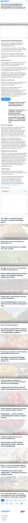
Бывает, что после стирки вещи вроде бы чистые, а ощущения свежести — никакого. (14, 466)
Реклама (4, 519)
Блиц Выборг (5, 1)
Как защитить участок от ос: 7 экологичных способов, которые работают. (14, 268)
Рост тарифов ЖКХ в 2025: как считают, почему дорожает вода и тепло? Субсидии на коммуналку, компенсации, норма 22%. (13, 495)
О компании (5, 515)
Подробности (5, 191)
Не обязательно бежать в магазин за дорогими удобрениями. (12, 437)
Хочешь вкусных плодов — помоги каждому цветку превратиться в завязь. (14, 352)
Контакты (4, 517)
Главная (6, 511)
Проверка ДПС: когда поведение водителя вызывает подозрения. (13, 297)
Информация (23, 24)
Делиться (27, 24)
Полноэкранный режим (25, 24)
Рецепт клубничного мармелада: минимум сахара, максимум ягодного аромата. (13, 409)
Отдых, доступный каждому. (9, 325)
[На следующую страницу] (17, 503)
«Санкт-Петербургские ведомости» (10, 185)
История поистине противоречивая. (11, 40)
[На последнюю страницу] (21, 503)
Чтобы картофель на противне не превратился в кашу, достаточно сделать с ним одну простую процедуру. (13, 381)
